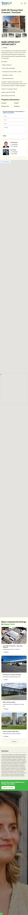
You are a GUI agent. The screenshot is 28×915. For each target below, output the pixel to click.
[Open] (25, 3)
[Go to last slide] (1, 24)
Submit (4, 135)
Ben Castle (13, 150)
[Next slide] (27, 24)
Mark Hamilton (14, 142)
